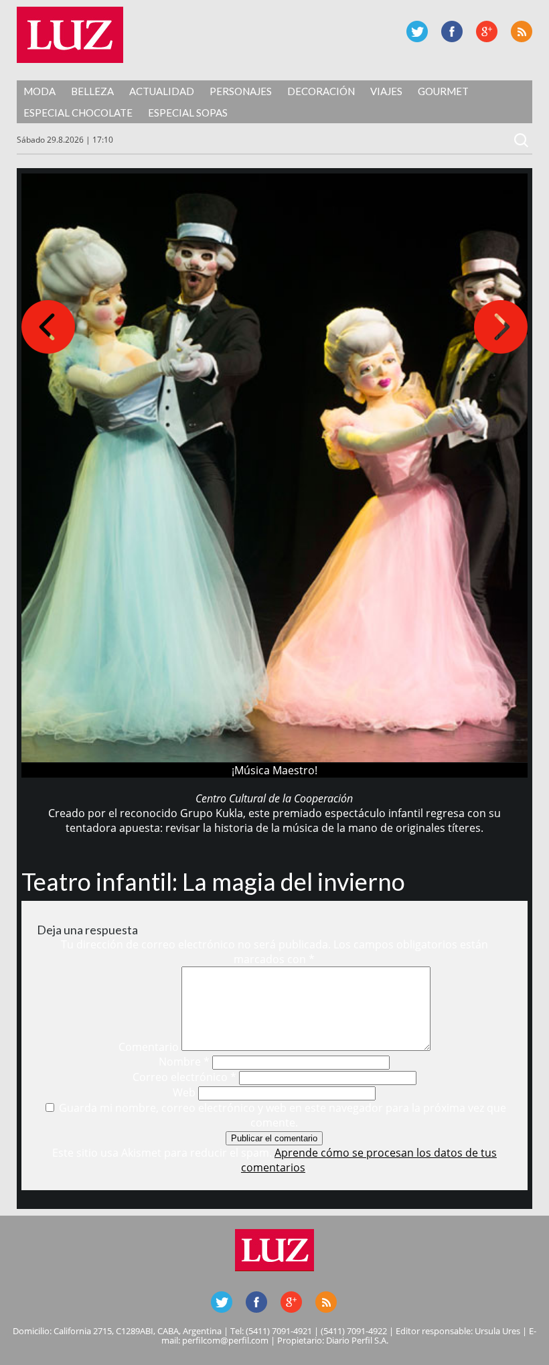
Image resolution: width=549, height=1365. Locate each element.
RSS (521, 31)
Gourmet (443, 91)
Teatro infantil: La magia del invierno (213, 881)
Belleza (92, 91)
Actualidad (161, 91)
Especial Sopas (188, 112)
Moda (39, 91)
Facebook (452, 31)
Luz (70, 35)
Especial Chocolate (78, 112)
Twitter (417, 31)
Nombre (184, 1061)
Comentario (149, 1046)
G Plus (486, 31)
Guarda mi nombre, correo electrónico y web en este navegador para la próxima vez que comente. (282, 1115)
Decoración (321, 91)
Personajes (241, 91)
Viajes (386, 91)
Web (184, 1092)
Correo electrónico (184, 1077)
